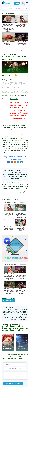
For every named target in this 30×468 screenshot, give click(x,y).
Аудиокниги (5, 86)
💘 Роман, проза (17, 86)
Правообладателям (9, 298)
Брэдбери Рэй (8, 79)
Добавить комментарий (13, 383)
